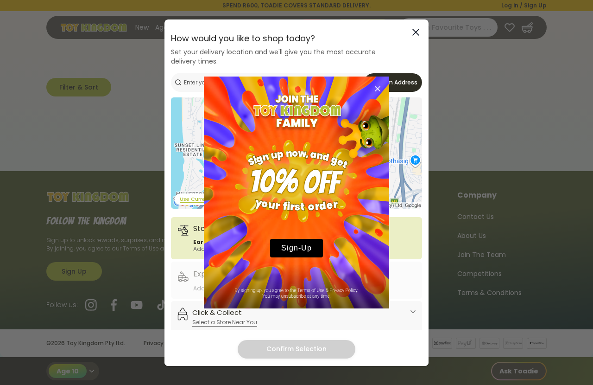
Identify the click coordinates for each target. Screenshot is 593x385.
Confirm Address (393, 82)
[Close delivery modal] (415, 32)
